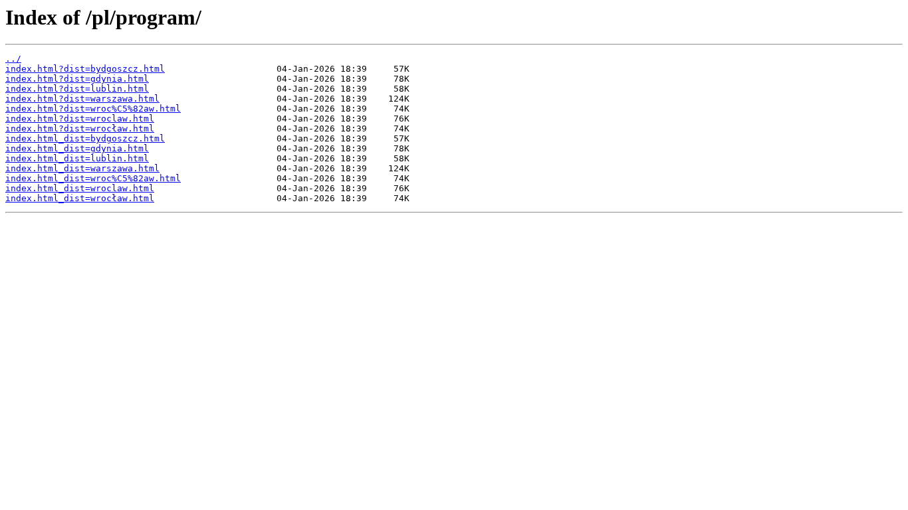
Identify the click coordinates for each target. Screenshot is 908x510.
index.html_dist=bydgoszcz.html (85, 138)
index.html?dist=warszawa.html (82, 99)
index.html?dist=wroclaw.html (79, 119)
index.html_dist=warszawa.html (82, 168)
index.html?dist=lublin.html (77, 89)
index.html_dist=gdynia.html (77, 148)
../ (13, 59)
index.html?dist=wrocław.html (79, 128)
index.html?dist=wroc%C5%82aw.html (93, 109)
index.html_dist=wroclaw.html (79, 188)
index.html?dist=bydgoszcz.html (85, 69)
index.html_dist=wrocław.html (79, 198)
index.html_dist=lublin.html (77, 158)
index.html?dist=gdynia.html (77, 79)
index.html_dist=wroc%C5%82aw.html (93, 178)
